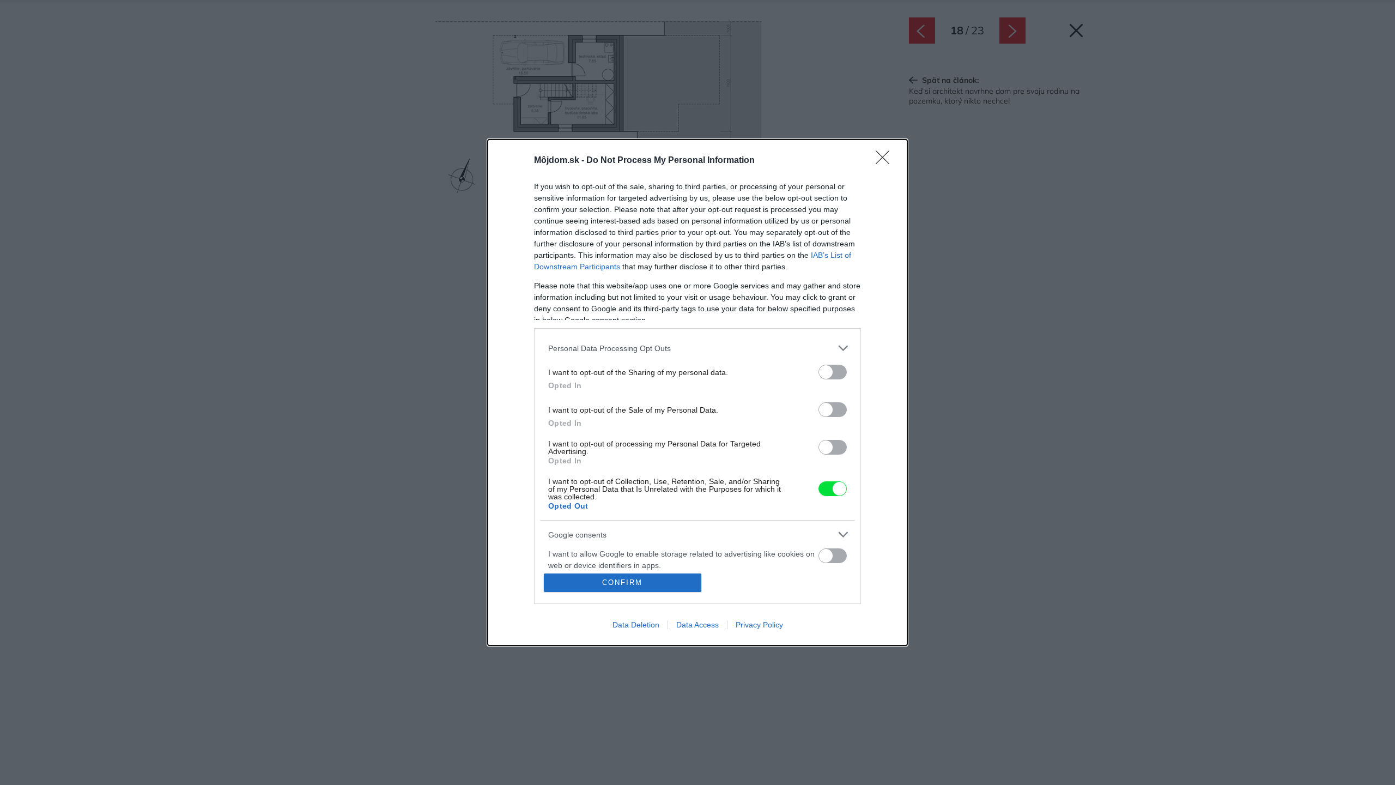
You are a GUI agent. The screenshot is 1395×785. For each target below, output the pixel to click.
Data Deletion (635, 624)
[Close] (886, 160)
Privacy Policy (759, 624)
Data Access (697, 624)
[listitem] (697, 348)
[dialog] (697, 392)
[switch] (832, 372)
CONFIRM (622, 582)
